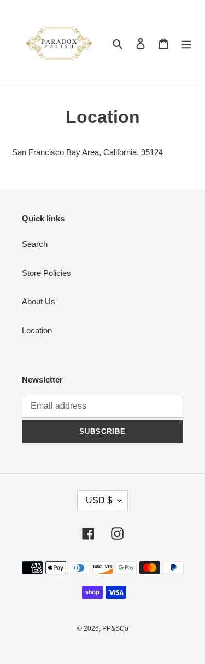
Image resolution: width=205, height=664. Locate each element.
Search (35, 244)
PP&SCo (115, 628)
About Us (38, 301)
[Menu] (186, 43)
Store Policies (46, 273)
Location (37, 330)
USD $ (99, 500)
